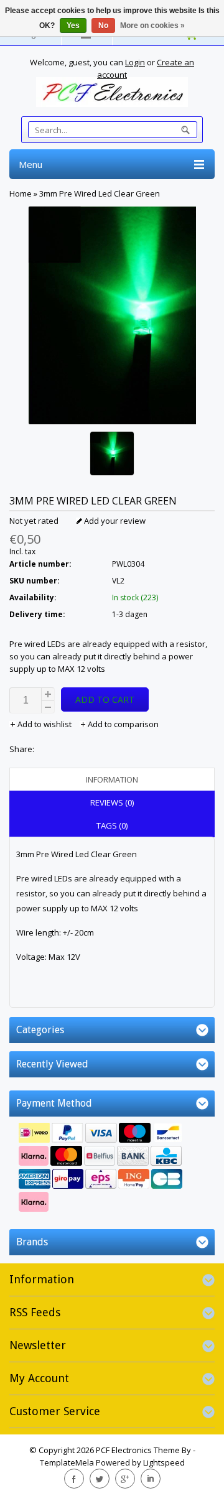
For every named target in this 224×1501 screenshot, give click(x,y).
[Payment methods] (112, 1169)
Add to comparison (122, 724)
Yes (73, 25)
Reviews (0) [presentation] (112, 802)
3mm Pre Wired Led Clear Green (99, 193)
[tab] (112, 779)
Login (135, 62)
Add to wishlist (44, 724)
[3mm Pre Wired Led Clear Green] (112, 455)
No (103, 25)
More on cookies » (152, 25)
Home (20, 193)
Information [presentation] (112, 779)
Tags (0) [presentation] (112, 825)
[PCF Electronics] (112, 92)
